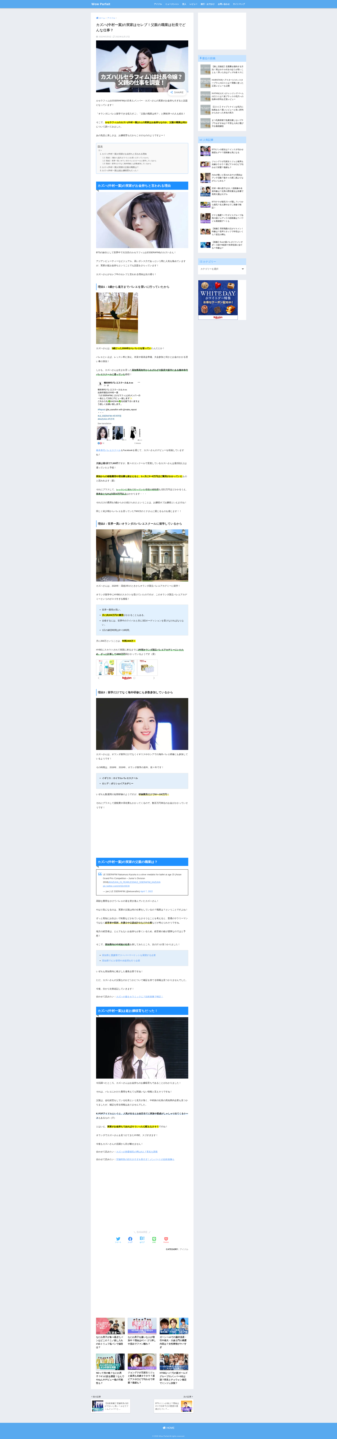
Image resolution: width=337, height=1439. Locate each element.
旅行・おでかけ (208, 4)
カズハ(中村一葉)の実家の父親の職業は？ (120, 167)
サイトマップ (239, 4)
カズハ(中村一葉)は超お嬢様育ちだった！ (120, 170)
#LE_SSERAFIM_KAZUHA (147, 882)
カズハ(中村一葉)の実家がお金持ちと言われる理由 (124, 154)
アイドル (158, 4)
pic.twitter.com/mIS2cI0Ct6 (116, 886)
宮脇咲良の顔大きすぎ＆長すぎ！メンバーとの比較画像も (145, 1159)
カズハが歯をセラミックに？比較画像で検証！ (139, 996)
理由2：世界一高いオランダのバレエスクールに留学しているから (131, 161)
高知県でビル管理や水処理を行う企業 (121, 960)
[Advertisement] (142, 831)
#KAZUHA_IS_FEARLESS (121, 882)
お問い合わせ (224, 4)
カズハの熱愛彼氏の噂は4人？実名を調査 (137, 1151)
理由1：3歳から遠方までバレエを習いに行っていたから (127, 158)
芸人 (184, 4)
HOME (170, 1427)
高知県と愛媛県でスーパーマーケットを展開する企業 (129, 955)
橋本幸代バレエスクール (108, 450)
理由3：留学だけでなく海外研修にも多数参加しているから (128, 164)
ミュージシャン (172, 4)
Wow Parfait (100, 4)
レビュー (193, 4)
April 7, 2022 (146, 891)
